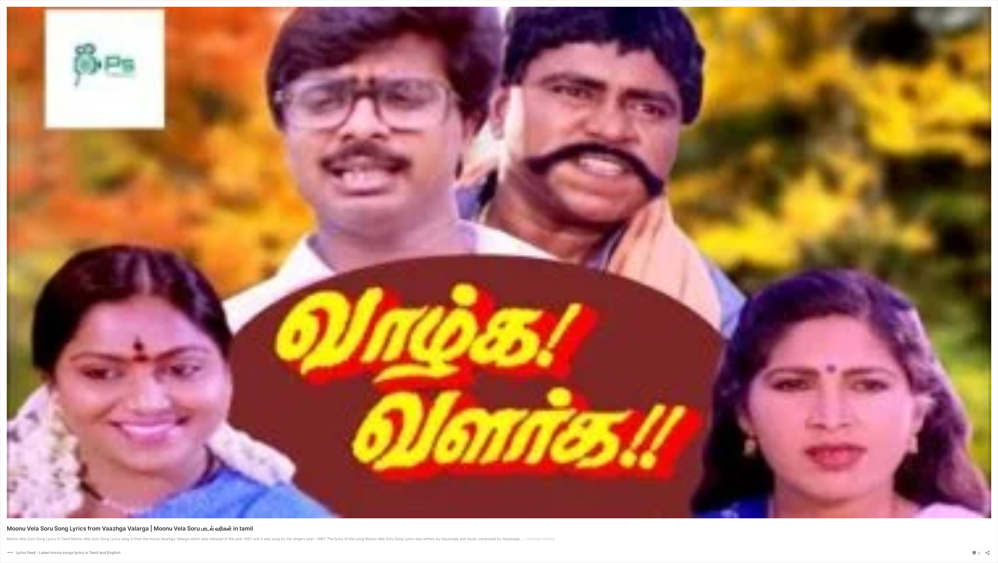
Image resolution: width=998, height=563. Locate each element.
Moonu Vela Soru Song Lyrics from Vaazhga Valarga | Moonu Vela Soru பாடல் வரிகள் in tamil (130, 528)
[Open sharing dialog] (987, 551)
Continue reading (540, 539)
